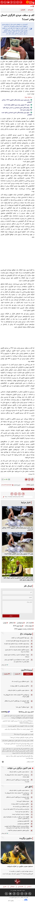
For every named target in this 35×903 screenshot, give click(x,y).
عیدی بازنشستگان (27, 489)
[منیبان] (30, 2)
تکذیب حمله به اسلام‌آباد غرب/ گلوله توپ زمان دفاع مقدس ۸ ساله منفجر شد (17, 661)
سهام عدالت (28, 626)
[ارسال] (26, 479)
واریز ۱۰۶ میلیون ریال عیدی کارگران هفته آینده (16, 105)
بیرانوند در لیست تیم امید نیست (20, 814)
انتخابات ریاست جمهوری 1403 (23, 629)
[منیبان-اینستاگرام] (17, 2)
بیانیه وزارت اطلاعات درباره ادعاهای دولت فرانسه (16, 644)
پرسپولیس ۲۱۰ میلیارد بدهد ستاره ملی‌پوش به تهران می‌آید (17, 776)
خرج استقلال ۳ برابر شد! (22, 707)
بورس (4, 623)
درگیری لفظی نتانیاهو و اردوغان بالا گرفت (18, 830)
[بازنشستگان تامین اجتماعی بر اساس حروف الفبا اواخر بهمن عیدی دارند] (17, 566)
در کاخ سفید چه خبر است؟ (22, 811)
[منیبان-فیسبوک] (11, 2)
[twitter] (19, 493)
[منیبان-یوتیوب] (8, 2)
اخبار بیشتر (4, 665)
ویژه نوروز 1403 (17, 626)
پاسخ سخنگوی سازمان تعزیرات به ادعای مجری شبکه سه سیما (17, 651)
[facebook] (12, 493)
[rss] (5, 2)
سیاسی (29, 887)
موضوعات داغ (26, 634)
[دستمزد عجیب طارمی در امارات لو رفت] (17, 852)
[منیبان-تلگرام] (20, 2)
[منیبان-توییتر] (14, 2)
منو (31, 6)
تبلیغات (18, 890)
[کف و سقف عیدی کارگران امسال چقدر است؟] (23, 493)
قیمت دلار (29, 623)
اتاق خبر (28, 786)
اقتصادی (21, 887)
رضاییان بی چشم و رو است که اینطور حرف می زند (16, 809)
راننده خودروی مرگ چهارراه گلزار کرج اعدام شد (17, 641)
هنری (5, 887)
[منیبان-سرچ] (29, 893)
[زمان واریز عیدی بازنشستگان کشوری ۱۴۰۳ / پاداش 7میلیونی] (17, 516)
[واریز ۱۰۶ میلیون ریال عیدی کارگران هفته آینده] (17, 542)
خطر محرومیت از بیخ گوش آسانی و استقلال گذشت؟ (17, 781)
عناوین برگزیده (25, 838)
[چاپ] (29, 479)
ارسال (11, 616)
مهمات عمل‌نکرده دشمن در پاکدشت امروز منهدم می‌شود (16, 656)
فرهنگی (12, 887)
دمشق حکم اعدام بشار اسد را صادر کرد (19, 647)
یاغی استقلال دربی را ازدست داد (20, 681)
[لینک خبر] (32, 479)
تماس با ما (13, 890)
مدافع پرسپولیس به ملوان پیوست (19, 686)
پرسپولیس (20, 623)
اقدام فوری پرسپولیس (23, 821)
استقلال (11, 623)
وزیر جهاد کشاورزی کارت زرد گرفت (20, 638)
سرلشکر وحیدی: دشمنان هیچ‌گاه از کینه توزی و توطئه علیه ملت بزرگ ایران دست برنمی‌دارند (17, 827)
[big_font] (9, 479)
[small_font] (2, 479)
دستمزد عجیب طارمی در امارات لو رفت (18, 690)
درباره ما (23, 890)
